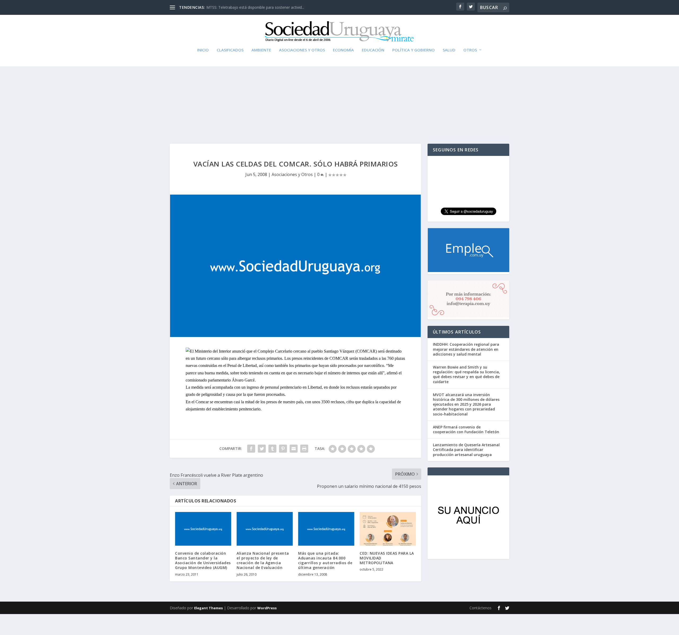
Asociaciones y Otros (302, 50)
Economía (343, 50)
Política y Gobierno (413, 50)
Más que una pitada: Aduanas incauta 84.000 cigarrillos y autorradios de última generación (325, 560)
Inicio (203, 50)
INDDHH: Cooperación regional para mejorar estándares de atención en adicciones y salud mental (466, 349)
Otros (470, 50)
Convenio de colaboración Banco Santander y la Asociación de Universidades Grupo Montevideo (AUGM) (203, 560)
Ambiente (261, 50)
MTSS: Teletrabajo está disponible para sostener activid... (255, 7)
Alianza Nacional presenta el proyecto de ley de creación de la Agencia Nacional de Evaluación (263, 560)
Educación (373, 50)
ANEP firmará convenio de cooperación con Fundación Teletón (466, 429)
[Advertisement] (339, 93)
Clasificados (230, 50)
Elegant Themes (208, 608)
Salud (449, 50)
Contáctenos (480, 607)
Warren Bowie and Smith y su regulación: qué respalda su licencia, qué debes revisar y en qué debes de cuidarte (466, 374)
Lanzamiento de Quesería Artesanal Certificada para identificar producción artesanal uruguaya (466, 449)
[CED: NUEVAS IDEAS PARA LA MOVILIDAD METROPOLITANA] (388, 529)
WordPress (267, 608)
